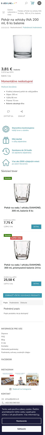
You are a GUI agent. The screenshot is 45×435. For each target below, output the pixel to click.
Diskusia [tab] (23, 302)
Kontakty (4, 346)
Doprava (4, 333)
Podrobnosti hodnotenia (32, 27)
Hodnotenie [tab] (14, 302)
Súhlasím (21, 429)
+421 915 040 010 (12, 403)
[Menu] (39, 3)
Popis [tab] (5, 302)
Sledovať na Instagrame (22, 389)
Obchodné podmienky (9, 349)
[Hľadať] (26, 3)
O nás (3, 343)
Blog (3, 340)
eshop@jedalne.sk (12, 399)
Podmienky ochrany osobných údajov (15, 352)
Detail (36, 226)
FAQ (3, 336)
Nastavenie (21, 421)
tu (38, 414)
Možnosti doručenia (8, 87)
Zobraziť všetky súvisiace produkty (22, 295)
